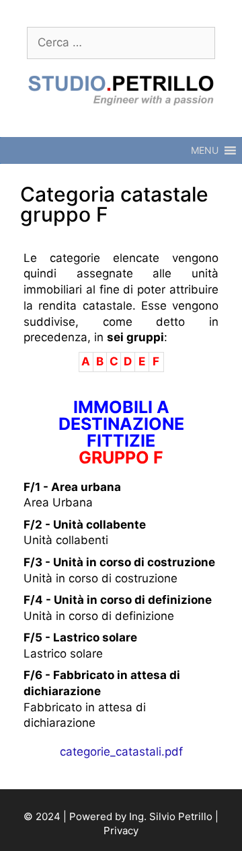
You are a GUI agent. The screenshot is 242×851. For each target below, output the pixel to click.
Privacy (121, 830)
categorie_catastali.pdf (121, 751)
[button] (204, 150)
